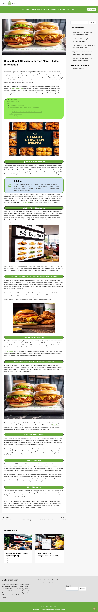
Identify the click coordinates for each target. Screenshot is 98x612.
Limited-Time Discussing (16, 105)
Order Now (91, 9)
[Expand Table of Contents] (15, 99)
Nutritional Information (15, 110)
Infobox (9, 103)
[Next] (61, 548)
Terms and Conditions (49, 583)
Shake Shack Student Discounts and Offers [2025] (16, 519)
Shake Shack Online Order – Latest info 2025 (53, 519)
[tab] (7, 556)
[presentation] (18, 542)
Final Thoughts (13, 118)
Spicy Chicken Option (13, 101)
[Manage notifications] (94, 608)
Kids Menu (53, 9)
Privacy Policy (56, 580)
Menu (27, 9)
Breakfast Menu (35, 9)
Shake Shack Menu (17, 88)
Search (73, 20)
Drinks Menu (61, 9)
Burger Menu (45, 9)
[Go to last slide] (6, 548)
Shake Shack (55, 425)
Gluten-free (10, 351)
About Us (40, 580)
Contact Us (47, 580)
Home (22, 9)
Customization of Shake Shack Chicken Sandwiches (24, 107)
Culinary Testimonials (15, 114)
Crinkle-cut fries (25, 202)
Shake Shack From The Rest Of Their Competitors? (27, 112)
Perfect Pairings (14, 116)
